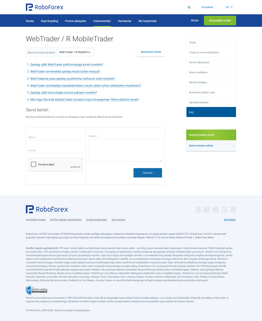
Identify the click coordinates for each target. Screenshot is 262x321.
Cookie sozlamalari (96, 219)
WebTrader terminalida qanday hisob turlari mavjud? (65, 71)
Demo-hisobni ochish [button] (201, 145)
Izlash (132, 7)
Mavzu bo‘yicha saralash (41, 52)
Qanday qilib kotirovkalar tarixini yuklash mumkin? (63, 92)
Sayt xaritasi (118, 219)
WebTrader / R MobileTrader (75, 52)
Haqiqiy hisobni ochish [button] (202, 134)
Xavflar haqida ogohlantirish (65, 219)
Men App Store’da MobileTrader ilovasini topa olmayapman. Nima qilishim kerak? (84, 99)
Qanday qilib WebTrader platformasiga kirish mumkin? (66, 64)
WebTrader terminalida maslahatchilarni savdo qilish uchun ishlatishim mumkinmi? (85, 85)
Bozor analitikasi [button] (198, 72)
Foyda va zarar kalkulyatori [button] (204, 52)
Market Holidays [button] (198, 82)
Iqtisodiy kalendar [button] (199, 102)
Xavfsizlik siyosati (35, 219)
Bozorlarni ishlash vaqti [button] (202, 92)
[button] (44, 7)
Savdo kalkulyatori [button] (199, 62)
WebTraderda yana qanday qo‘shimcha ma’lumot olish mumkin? (72, 78)
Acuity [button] (192, 42)
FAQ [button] (191, 112)
